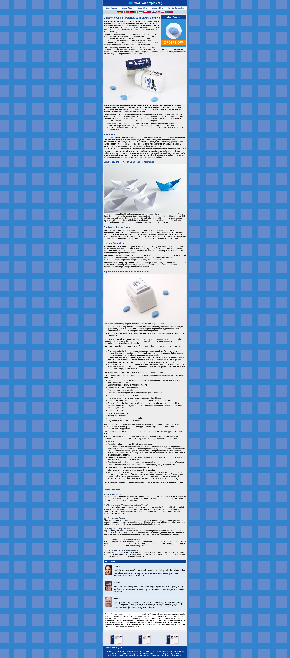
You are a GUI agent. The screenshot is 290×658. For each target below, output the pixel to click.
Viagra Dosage (111, 8)
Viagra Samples (121, 648)
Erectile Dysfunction (176, 8)
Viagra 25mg (127, 8)
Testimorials (109, 562)
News (130, 648)
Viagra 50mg (142, 8)
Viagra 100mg (157, 8)
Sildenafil (107, 29)
